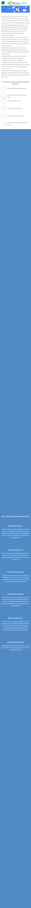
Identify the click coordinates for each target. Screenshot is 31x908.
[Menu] (3, 2)
